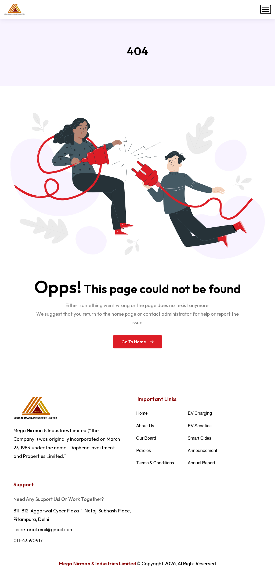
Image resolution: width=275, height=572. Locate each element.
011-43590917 (28, 540)
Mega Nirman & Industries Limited (97, 563)
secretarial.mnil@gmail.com (43, 529)
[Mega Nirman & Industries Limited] (14, 9)
